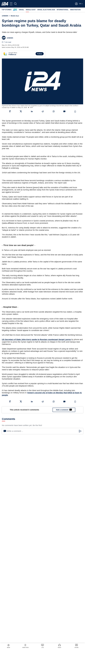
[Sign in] (76, 3)
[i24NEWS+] (15, 9)
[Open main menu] (11, 3)
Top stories (6, 9)
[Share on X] (21, 111)
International (63, 9)
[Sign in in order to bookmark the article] (75, 111)
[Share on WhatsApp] (53, 111)
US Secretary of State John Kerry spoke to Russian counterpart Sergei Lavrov (36, 339)
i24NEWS (5, 16)
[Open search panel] (15, 3)
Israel (21, 9)
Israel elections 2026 (46, 9)
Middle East (31, 9)
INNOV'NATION (75, 9)
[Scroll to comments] (64, 111)
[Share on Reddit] (42, 111)
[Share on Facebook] (10, 111)
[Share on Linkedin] (32, 111)
